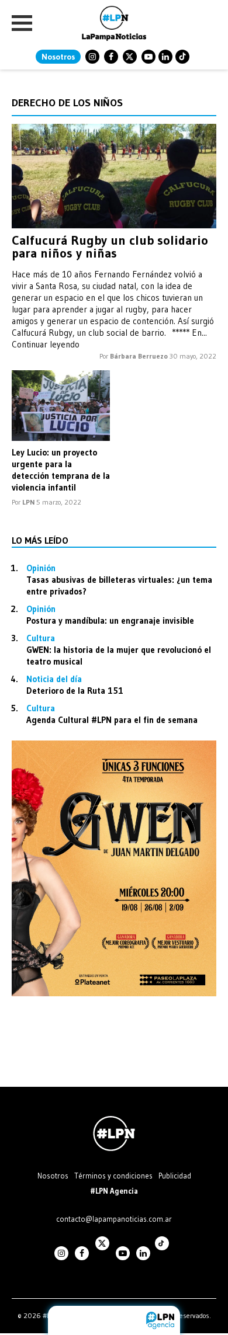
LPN (28, 502)
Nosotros (58, 57)
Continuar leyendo (46, 344)
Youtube (148, 57)
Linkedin (165, 57)
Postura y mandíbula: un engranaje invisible (110, 620)
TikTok (182, 57)
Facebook (111, 57)
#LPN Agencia (114, 1190)
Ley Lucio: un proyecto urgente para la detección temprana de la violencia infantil (61, 470)
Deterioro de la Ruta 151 (74, 690)
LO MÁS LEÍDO (40, 540)
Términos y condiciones (113, 1175)
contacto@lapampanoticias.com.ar (114, 1218)
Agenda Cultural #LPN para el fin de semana (112, 719)
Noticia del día (54, 678)
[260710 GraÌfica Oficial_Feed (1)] (114, 993)
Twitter (130, 57)
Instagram (92, 57)
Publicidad (174, 1175)
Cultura (40, 638)
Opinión (41, 567)
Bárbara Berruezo (139, 356)
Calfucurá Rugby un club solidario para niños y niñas (110, 246)
